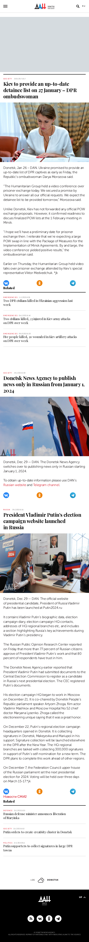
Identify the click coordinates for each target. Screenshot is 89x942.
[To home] (44, 6)
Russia (6, 510)
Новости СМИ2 (15, 797)
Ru (84, 6)
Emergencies (10, 297)
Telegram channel (46, 485)
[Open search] (78, 6)
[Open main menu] (5, 6)
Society (7, 79)
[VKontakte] (6, 283)
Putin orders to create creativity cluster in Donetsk (37, 832)
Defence (8, 811)
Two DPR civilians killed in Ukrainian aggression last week (38, 303)
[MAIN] (58, 918)
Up (80, 897)
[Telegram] (73, 283)
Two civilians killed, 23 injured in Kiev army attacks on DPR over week (36, 321)
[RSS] (31, 918)
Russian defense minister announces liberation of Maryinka (34, 816)
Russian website (14, 485)
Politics (8, 843)
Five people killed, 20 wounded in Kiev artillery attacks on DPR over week (40, 339)
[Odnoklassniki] (39, 283)
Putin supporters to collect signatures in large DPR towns (38, 848)
